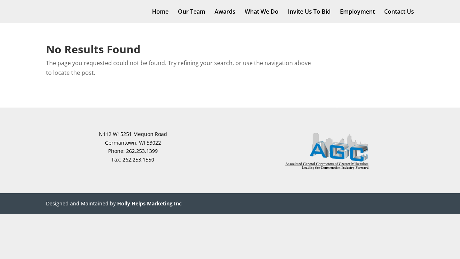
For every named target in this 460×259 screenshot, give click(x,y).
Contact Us (399, 12)
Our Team (191, 12)
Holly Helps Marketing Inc (149, 203)
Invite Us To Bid (309, 12)
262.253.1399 (142, 150)
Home (160, 12)
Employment (357, 12)
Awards (225, 12)
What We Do (262, 12)
